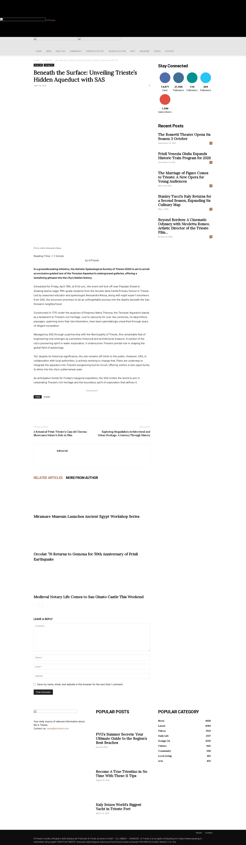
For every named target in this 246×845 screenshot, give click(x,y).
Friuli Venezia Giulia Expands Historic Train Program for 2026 (184, 155)
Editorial (62, 450)
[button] (208, 41)
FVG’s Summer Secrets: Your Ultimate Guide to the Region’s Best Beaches (121, 738)
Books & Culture (117, 51)
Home (39, 51)
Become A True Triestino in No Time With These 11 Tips (121, 773)
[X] (44, 411)
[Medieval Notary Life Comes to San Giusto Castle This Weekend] (92, 577)
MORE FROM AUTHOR (82, 478)
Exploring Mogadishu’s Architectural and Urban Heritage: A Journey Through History (124, 433)
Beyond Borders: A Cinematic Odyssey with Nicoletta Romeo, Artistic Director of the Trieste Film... (184, 226)
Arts (133, 51)
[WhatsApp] (60, 411)
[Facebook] (47, 1)
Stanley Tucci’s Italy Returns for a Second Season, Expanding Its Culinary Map (184, 200)
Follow (178, 73)
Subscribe (165, 95)
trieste (47, 397)
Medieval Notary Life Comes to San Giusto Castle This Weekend (89, 596)
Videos (157, 51)
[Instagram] (49, 1)
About (199, 832)
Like (165, 73)
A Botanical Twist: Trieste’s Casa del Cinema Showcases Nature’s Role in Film (60, 433)
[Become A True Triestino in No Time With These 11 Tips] (123, 761)
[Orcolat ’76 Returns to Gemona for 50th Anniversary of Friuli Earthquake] (92, 534)
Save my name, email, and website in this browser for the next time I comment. (80, 684)
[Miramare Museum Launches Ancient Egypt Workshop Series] (92, 496)
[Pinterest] (52, 411)
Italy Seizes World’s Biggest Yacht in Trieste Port (118, 806)
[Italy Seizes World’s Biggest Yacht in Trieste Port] (123, 794)
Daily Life (60, 51)
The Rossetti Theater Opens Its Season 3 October (184, 136)
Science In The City (95, 51)
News (48, 51)
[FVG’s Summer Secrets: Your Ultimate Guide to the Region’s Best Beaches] (123, 724)
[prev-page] (36, 605)
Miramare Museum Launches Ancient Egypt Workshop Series (86, 516)
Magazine (144, 51)
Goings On (49, 65)
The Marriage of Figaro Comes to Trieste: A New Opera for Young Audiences (183, 177)
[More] (67, 411)
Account (169, 51)
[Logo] (56, 39)
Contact (208, 832)
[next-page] (41, 605)
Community (75, 51)
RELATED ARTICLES (48, 478)
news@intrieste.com (58, 728)
